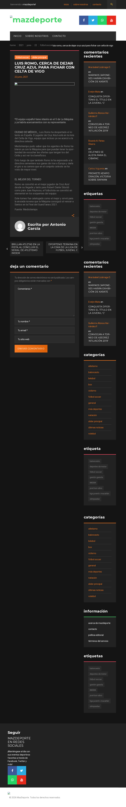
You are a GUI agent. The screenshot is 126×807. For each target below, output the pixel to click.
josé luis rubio (96, 233)
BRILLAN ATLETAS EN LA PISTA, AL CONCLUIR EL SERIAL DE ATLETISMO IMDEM (26, 248)
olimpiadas (95, 244)
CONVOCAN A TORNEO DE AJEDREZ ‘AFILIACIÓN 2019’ (99, 127)
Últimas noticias (96, 427)
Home (13, 45)
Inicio (66, 4)
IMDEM (93, 228)
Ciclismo (92, 390)
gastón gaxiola (96, 222)
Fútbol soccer (46, 45)
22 (35, 45)
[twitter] (93, 20)
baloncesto (95, 206)
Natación (92, 415)
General (92, 403)
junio (29, 45)
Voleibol (92, 433)
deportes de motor (98, 211)
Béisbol (91, 378)
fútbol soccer (96, 217)
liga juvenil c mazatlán (99, 238)
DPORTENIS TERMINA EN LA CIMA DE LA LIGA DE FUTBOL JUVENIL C (63, 247)
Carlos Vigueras (96, 168)
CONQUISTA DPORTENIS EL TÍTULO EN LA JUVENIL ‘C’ (99, 99)
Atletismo (93, 366)
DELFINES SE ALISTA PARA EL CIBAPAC (97, 155)
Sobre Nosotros (80, 4)
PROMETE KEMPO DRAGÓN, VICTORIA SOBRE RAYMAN (99, 176)
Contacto (97, 4)
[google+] (102, 20)
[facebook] (83, 20)
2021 (21, 45)
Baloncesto (93, 372)
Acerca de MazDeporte (99, 623)
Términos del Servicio (98, 641)
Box (90, 384)
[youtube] (111, 20)
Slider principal (39, 57)
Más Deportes (95, 409)
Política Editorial (96, 635)
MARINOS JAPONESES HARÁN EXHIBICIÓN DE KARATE (99, 78)
